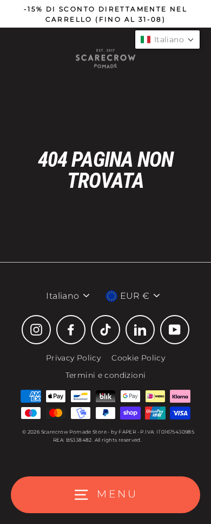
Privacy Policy (73, 357)
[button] (167, 39)
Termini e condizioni (105, 375)
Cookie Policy (138, 357)
